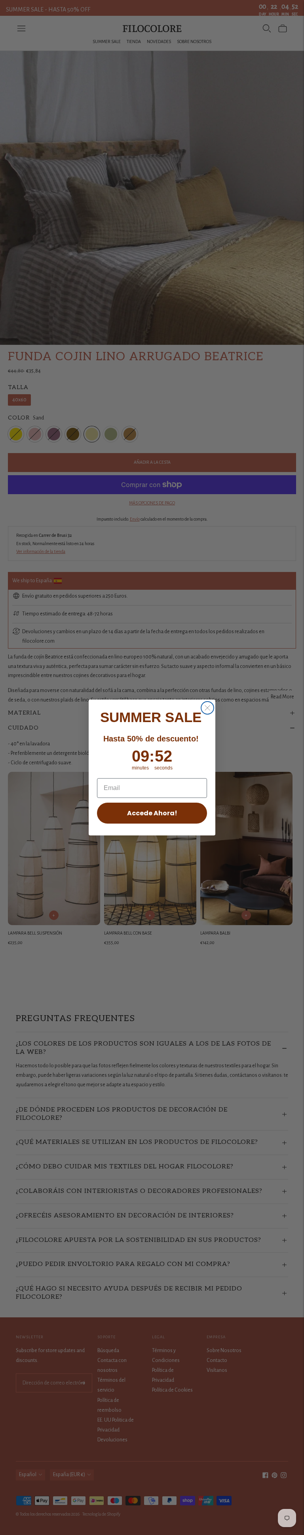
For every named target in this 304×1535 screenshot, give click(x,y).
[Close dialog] (207, 708)
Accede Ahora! (152, 813)
